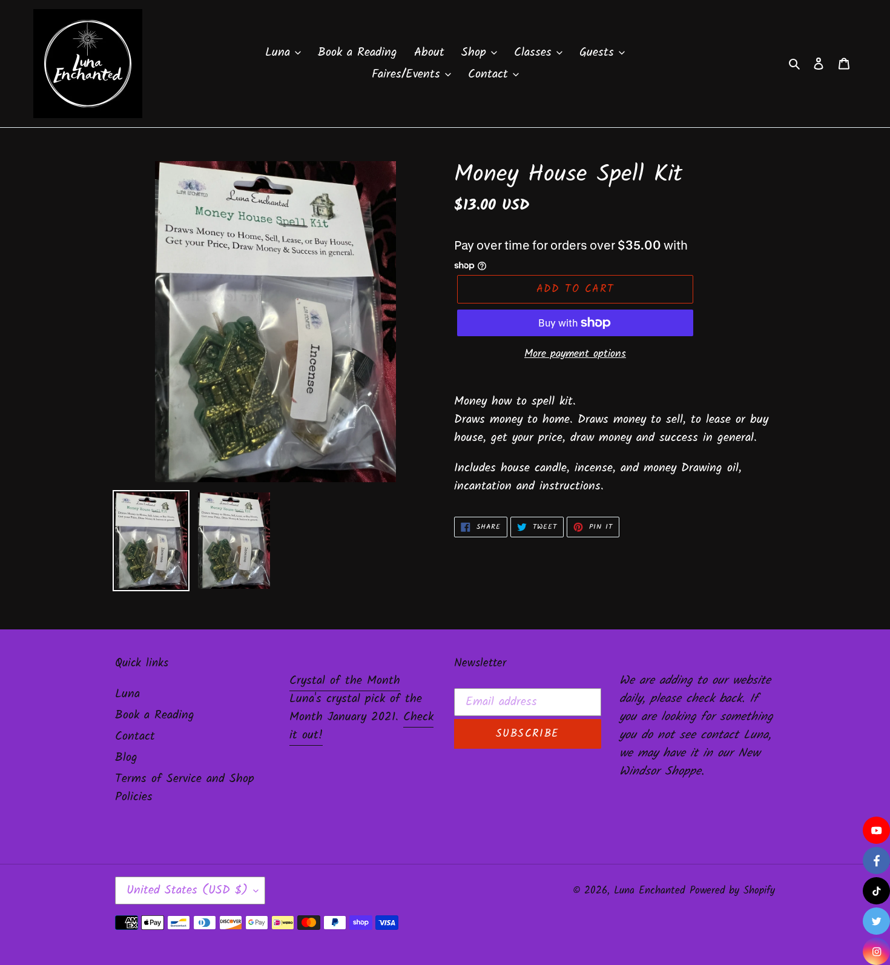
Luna (127, 694)
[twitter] (876, 921)
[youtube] (876, 830)
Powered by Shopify (732, 891)
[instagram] (876, 951)
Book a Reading (154, 715)
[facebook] (876, 860)
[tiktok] (876, 890)
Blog (126, 758)
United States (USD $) (187, 890)
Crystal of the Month (344, 681)
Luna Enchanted (649, 891)
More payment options (575, 354)
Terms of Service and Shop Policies (184, 788)
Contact (135, 736)
